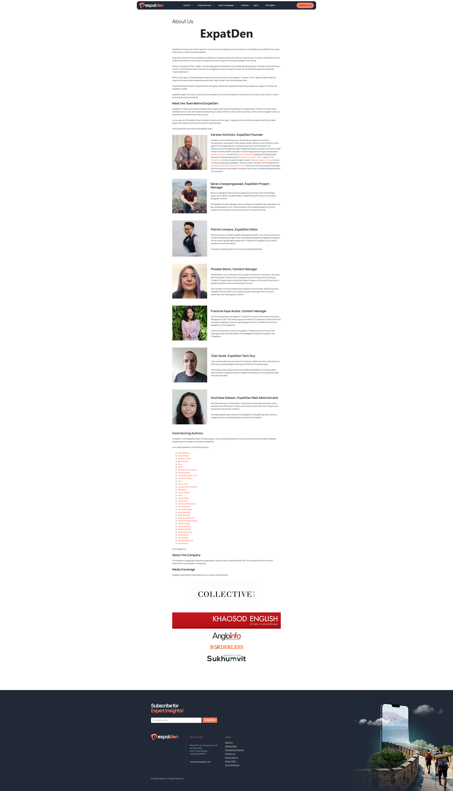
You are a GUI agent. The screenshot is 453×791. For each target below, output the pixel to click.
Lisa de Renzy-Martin (187, 487)
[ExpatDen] (151, 5)
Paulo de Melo (184, 526)
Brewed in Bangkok (245, 154)
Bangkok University (248, 157)
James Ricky (183, 498)
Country (186, 5)
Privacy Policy (230, 761)
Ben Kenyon (183, 461)
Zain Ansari (183, 543)
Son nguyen (183, 537)
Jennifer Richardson (187, 503)
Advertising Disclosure (234, 750)
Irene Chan (183, 484)
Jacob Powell (184, 492)
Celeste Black (184, 472)
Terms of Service (232, 765)
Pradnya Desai (184, 529)
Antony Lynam (184, 458)
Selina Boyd (183, 535)
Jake (180, 495)
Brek (180, 464)
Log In (255, 5)
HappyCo (262, 160)
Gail (179, 481)
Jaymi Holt (182, 501)
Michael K (182, 489)
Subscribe (210, 720)
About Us (229, 742)
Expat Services (204, 5)
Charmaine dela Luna (187, 475)
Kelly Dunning (184, 515)
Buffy (180, 467)
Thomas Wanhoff (185, 540)
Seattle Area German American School (228, 165)
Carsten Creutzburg (187, 470)
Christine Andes (185, 478)
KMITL (260, 157)
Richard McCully (185, 532)
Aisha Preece (184, 453)
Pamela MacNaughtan (188, 520)
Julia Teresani (184, 512)
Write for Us (230, 753)
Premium (245, 5)
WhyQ (254, 160)
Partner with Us (231, 757)
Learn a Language (225, 5)
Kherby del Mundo (186, 518)
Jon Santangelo (185, 509)
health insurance (218, 154)
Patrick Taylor (184, 523)
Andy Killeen (183, 455)
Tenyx (270, 160)
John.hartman (184, 506)
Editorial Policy (231, 746)
